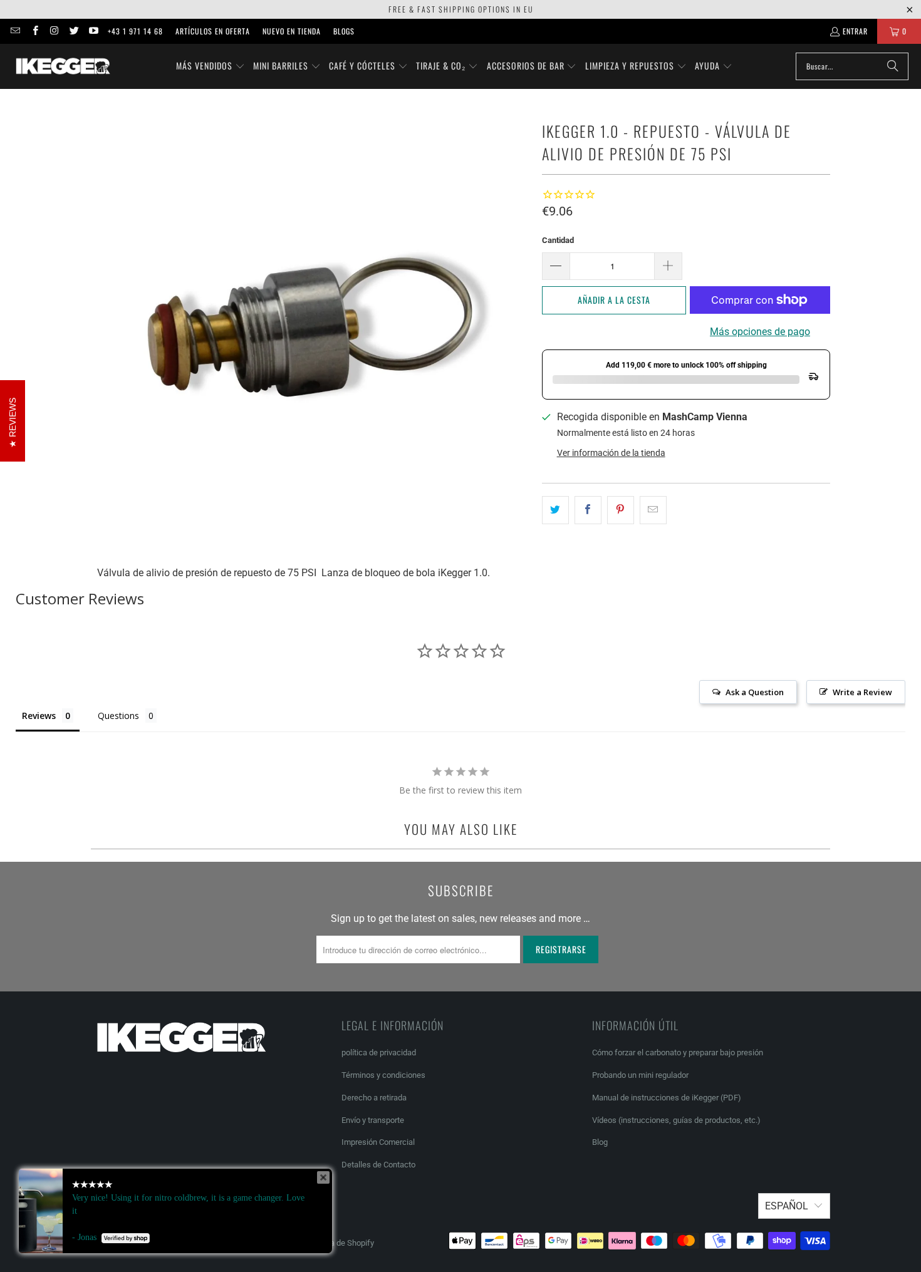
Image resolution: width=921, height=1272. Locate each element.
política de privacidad (378, 1052)
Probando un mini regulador (640, 1075)
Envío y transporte (372, 1120)
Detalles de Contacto (378, 1164)
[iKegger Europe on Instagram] (54, 31)
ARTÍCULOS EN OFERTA (212, 31)
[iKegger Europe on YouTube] (93, 31)
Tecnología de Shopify (335, 1243)
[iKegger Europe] (63, 66)
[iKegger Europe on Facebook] (34, 31)
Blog (600, 1142)
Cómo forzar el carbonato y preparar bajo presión (677, 1052)
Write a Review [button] (862, 692)
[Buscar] (892, 66)
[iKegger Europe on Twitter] (73, 31)
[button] (210, 66)
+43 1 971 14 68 (135, 31)
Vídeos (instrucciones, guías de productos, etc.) (676, 1120)
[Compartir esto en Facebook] (588, 510)
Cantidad (558, 240)
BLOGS (344, 31)
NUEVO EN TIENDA (292, 31)
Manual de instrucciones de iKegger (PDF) (666, 1097)
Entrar (855, 31)
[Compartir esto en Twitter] (555, 510)
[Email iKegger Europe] (14, 31)
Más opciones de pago (760, 332)
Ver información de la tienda (611, 453)
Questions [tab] (118, 715)
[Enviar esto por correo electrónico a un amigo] (653, 510)
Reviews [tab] (39, 715)
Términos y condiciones (383, 1075)
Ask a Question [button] (755, 692)
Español (786, 1206)
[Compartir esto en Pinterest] (620, 510)
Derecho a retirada (374, 1097)
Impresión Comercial (378, 1142)
